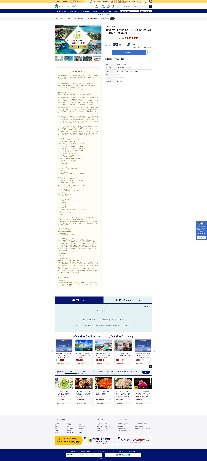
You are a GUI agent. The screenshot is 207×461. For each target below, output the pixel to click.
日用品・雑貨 (82, 426)
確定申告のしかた (122, 426)
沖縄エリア (99, 430)
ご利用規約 (99, 451)
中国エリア (107, 426)
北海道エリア (100, 423)
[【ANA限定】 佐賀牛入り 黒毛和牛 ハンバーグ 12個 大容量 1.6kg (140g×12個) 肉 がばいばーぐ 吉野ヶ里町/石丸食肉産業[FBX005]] (84, 383)
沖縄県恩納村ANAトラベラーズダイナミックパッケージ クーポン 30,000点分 (63, 355)
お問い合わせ (122, 451)
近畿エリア (99, 426)
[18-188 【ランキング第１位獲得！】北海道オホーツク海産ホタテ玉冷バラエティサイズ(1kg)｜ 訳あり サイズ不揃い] (123, 383)
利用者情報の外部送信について (86, 451)
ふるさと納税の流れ (139, 426)
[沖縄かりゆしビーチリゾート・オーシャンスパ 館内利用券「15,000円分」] (103, 346)
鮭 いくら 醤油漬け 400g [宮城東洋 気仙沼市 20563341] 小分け (102, 393)
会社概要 (73, 451)
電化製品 (81, 428)
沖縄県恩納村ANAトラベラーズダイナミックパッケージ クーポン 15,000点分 (143, 355)
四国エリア (99, 428)
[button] (65, 15)
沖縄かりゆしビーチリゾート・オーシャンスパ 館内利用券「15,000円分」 (103, 355)
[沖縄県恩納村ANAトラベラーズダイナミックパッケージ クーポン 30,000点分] (64, 346)
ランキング (103, 11)
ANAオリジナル (58, 423)
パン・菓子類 (70, 428)
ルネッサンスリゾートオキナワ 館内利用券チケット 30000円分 (83, 355)
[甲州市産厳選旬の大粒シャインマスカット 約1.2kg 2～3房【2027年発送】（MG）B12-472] (64, 383)
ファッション (82, 430)
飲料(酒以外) (70, 432)
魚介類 (56, 426)
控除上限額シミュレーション (124, 428)
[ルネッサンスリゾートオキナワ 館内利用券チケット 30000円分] (84, 346)
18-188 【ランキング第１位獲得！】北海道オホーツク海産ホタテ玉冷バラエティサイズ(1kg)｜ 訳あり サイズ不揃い (123, 395)
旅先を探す (95, 11)
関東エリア (99, 425)
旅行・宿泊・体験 (83, 425)
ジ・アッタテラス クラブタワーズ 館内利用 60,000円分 (123, 355)
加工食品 (69, 425)
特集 (110, 11)
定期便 (68, 423)
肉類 (56, 425)
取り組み (116, 11)
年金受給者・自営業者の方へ (124, 430)
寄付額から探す (86, 11)
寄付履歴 (106, 320)
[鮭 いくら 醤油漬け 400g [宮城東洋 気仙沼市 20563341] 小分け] (103, 383)
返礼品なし (81, 432)
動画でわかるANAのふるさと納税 (142, 428)
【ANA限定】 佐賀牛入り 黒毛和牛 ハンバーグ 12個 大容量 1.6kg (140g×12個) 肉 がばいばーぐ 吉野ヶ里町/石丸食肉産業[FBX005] (83, 395)
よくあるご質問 (132, 451)
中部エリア (107, 425)
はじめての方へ (138, 425)
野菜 (56, 428)
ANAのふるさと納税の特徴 (141, 423)
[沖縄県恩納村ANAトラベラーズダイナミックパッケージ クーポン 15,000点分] (143, 346)
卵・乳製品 (69, 430)
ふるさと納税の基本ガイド (124, 423)
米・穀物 (57, 432)
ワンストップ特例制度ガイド (124, 425)
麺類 (68, 426)
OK (146, 372)
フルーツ (57, 430)
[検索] (150, 6)
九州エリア (107, 428)
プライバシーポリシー (110, 451)
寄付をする (129, 52)
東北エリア (107, 423)
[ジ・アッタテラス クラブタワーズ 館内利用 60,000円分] (123, 346)
